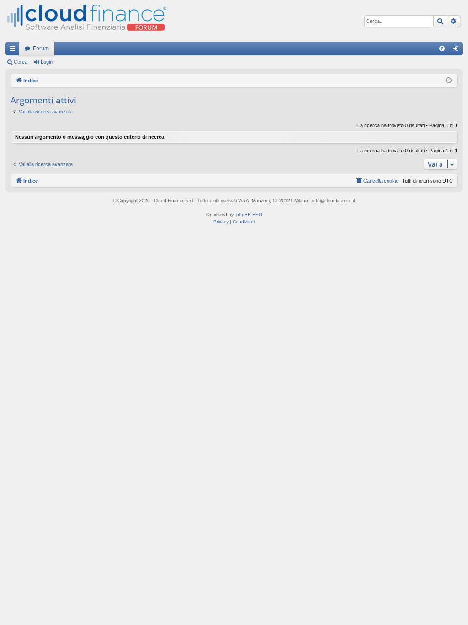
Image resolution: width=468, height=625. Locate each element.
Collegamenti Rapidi (14, 50)
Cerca (20, 62)
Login (47, 62)
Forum (41, 48)
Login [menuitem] (457, 50)
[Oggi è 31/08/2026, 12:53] (449, 80)
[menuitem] (442, 48)
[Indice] (85, 21)
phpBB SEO (249, 214)
